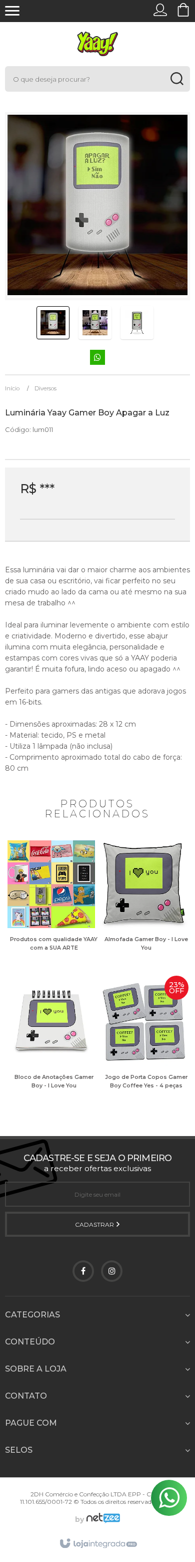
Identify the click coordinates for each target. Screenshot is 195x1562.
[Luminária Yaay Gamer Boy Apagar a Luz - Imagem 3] (137, 322)
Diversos (45, 388)
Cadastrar (95, 1224)
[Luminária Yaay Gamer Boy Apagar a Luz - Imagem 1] (53, 322)
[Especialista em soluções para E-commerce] (102, 1519)
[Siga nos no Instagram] (111, 1271)
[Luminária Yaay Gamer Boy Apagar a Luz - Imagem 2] (95, 322)
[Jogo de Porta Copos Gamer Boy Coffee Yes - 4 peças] (144, 1041)
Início (12, 388)
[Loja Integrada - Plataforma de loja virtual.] (97, 1544)
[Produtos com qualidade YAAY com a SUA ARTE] (51, 903)
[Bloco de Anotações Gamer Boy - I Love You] (51, 1041)
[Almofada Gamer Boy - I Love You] (144, 903)
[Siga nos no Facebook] (83, 1271)
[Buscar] (177, 79)
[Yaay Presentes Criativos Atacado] (97, 44)
